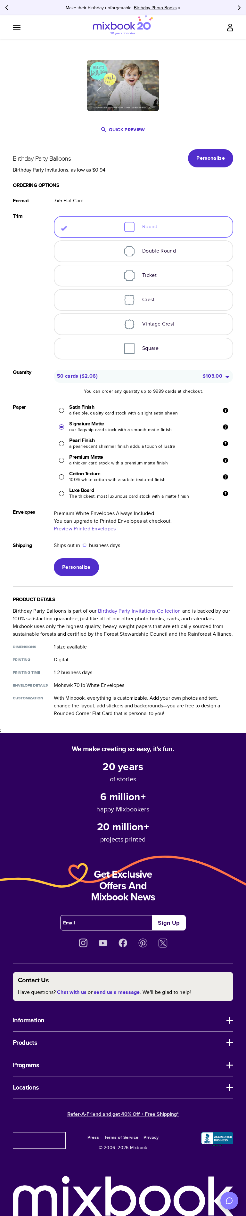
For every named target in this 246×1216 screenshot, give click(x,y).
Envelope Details (30, 685)
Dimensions (24, 647)
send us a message (117, 992)
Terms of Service (121, 1137)
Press (93, 1137)
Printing (21, 660)
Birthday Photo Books (155, 7)
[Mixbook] (123, 27)
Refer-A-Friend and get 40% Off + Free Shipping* (123, 1114)
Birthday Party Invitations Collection (139, 611)
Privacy (151, 1137)
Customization (28, 698)
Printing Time (26, 672)
